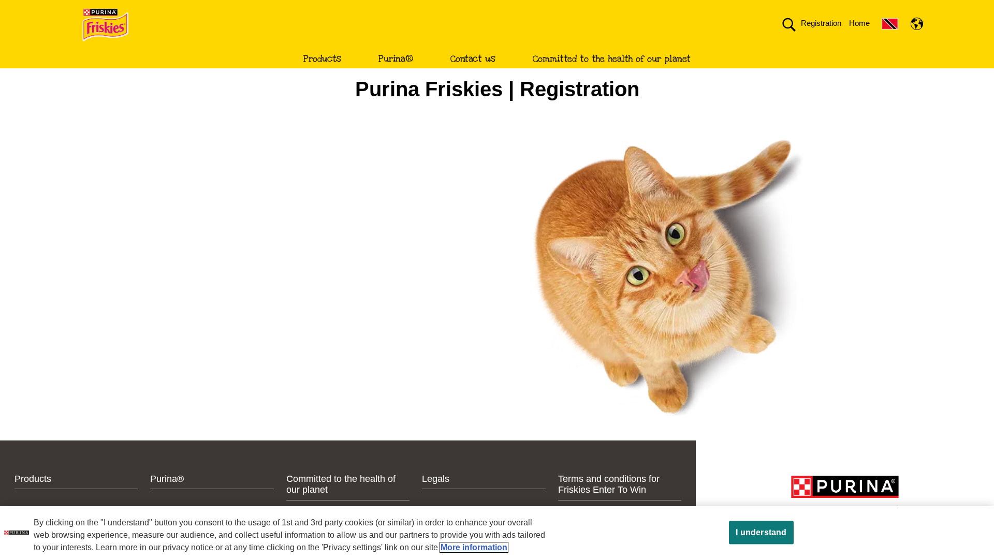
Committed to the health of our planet (612, 59)
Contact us (472, 59)
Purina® (395, 59)
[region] (497, 532)
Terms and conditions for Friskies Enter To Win (609, 484)
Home (859, 23)
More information (474, 547)
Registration (821, 23)
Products (322, 59)
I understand (761, 532)
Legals (435, 479)
